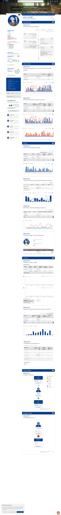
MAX (52, 163)
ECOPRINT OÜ (26, 77)
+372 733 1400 (10, 46)
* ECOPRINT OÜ (26, 215)
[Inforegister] (14, 93)
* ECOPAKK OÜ (26, 213)
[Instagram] (12, 93)
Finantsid (39, 14)
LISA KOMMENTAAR (13, 110)
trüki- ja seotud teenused (11, 89)
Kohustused (44, 14)
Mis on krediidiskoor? (11, 75)
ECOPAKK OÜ (26, 79)
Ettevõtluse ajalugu (29, 14)
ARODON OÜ (26, 351)
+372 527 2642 (10, 47)
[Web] (8, 93)
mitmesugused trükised (11, 83)
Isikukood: (9, 36)
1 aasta (46, 163)
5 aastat (49, 163)
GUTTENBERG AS (27, 352)
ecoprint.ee (11, 96)
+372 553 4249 (10, 45)
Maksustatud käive (50, 152)
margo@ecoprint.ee (11, 44)
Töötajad (35, 14)
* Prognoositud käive (43, 152)
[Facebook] (10, 93)
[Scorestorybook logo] (7, 1)
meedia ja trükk (9, 80)
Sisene (55, 1)
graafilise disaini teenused (11, 88)
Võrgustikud (49, 14)
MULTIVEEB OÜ (50, 54)
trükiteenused (9, 84)
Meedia (24, 14)
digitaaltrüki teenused (10, 85)
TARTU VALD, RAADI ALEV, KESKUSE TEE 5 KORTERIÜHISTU (28, 359)
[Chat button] (50, 1)
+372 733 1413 (10, 48)
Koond (53, 14)
